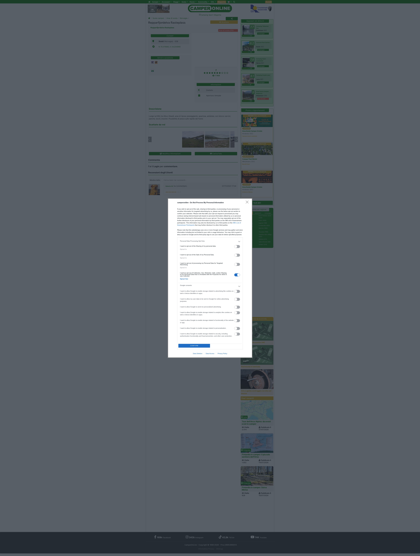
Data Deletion (197, 353)
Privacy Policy (222, 353)
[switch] (237, 246)
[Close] (248, 203)
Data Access (210, 353)
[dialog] (210, 278)
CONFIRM (194, 345)
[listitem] (210, 241)
